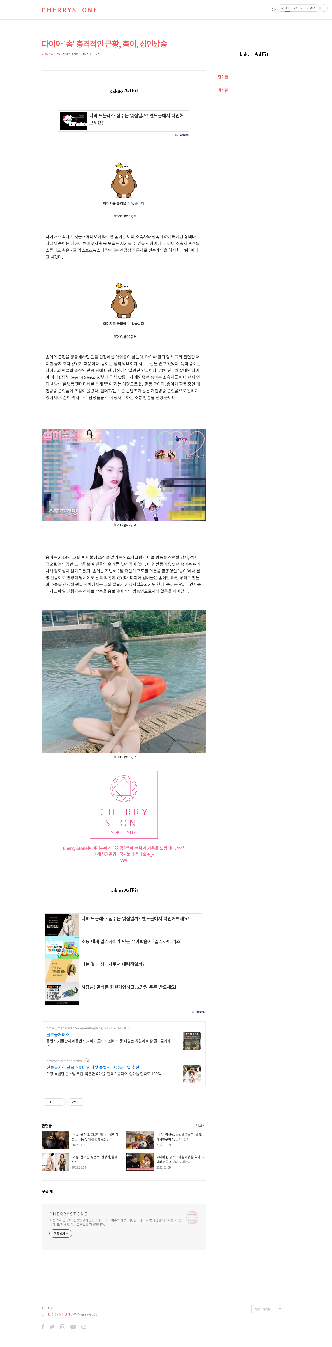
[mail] (83, 1327)
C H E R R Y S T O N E (69, 9)
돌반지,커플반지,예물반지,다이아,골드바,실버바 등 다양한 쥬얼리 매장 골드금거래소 (109, 1043)
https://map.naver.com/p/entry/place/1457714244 (84, 1028)
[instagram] (62, 1327)
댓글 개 (47, 1191)
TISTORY (48, 1307)
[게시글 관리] (61, 1102)
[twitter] (52, 1327)
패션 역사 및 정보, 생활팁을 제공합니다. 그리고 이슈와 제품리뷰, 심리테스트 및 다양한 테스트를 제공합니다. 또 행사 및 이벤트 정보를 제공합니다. (116, 1222)
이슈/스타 (48, 54)
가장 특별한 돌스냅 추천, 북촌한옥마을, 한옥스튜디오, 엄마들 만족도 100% (104, 1073)
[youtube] (73, 1327)
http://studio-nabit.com (64, 1061)
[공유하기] (55, 1102)
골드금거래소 (58, 1034)
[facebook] (43, 1327)
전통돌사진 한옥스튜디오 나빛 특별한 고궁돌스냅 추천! (94, 1067)
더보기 (201, 1125)
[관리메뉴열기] (324, 8)
